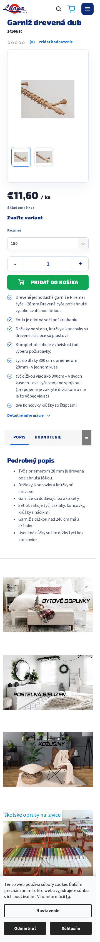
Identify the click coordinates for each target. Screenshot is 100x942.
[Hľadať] (58, 9)
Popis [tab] (19, 437)
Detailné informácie (25, 415)
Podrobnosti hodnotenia (51, 42)
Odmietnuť (25, 928)
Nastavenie (47, 911)
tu (68, 897)
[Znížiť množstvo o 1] (15, 264)
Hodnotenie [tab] (48, 437)
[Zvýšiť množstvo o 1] (80, 264)
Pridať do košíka (54, 282)
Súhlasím (71, 928)
